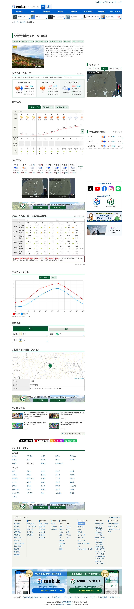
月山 (28, 460)
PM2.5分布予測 (19, 543)
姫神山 (72, 471)
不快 (67, 529)
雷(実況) (30, 535)
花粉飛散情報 (99, 524)
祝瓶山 (72, 489)
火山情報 (42, 532)
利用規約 (57, 597)
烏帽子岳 (15, 478)
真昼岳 (43, 482)
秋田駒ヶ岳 (30, 478)
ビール (68, 538)
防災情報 (46, 11)
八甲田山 (29, 456)
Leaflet (75, 378)
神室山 (14, 486)
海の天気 (81, 526)
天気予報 (19, 11)
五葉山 (14, 475)
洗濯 (60, 526)
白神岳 (43, 478)
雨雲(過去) (30, 523)
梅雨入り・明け (100, 538)
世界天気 (17, 526)
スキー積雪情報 (100, 557)
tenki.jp (19, 7)
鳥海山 (14, 460)
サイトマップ (111, 2)
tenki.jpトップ (101, 2)
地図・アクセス (77, 41)
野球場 (80, 532)
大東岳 (57, 486)
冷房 (67, 532)
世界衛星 (54, 529)
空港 (79, 529)
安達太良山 (30, 463)
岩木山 (14, 456)
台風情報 (42, 535)
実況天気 (30, 529)
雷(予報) (16, 549)
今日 (30, 329)
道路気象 (17, 552)
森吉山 (43, 475)
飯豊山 (72, 460)
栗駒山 (72, 482)
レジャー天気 (88, 11)
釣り (79, 546)
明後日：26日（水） (62, 107)
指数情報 (74, 11)
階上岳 (43, 471)
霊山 (42, 493)
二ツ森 (57, 478)
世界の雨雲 (17, 546)
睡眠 (60, 549)
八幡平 (43, 456)
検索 (42, 6)
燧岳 (13, 471)
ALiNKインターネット (41, 597)
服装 (60, 529)
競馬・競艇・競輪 (83, 543)
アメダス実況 (31, 526)
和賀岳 (29, 482)
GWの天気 (99, 534)
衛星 (90, 68)
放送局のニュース (114, 529)
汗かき (68, 526)
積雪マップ (17, 540)
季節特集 (101, 11)
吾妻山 (14, 463)
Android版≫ (57, 207)
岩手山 (57, 456)
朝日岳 (43, 460)
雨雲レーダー (18, 538)
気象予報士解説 (113, 523)
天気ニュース (115, 11)
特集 (109, 532)
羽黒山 (29, 489)
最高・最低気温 (44, 277)
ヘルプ (119, 2)
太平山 (14, 482)
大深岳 (72, 475)
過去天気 (30, 532)
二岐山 (14, 497)
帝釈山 (72, 493)
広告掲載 (103, 597)
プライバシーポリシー (72, 597)
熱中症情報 (99, 543)
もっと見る (80, 166)
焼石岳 (57, 482)
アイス (68, 535)
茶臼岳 (57, 475)
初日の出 (99, 562)
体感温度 (62, 543)
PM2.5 (118, 68)
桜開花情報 (99, 529)
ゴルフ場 (81, 538)
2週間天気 (17, 532)
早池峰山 (73, 456)
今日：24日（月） (34, 107)
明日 (66, 329)
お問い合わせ (115, 597)
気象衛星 (54, 526)
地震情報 (42, 526)
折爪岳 (57, 471)
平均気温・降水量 (55, 41)
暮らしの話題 (112, 526)
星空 (60, 535)
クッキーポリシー (90, 597)
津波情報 (42, 529)
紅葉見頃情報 (99, 548)
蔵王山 (57, 460)
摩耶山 (43, 489)
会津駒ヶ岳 (59, 463)
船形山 (29, 486)
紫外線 (61, 540)
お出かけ (62, 532)
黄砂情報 (17, 555)
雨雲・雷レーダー (27, 41)
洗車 (60, 546)
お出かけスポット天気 (85, 549)
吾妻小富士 (15, 489)
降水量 (54, 277)
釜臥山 (29, 471)
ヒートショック (100, 553)
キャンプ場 (81, 540)
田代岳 (72, 478)
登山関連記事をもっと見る (73, 434)
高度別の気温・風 (41, 41)
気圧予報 (17, 529)
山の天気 (82, 523)
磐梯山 (43, 463)
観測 (32, 11)
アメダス (111, 68)
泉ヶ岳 (43, 486)
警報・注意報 (43, 523)
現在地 (48, 7)
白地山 (29, 475)
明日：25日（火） (48, 107)
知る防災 (42, 538)
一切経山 (73, 486)
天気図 (60, 11)
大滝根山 (58, 493)
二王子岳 (29, 493)
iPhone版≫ (40, 207)
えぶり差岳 (15, 493)
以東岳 (57, 489)
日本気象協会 (27, 597)
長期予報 (17, 535)
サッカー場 (81, 535)
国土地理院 (81, 378)
